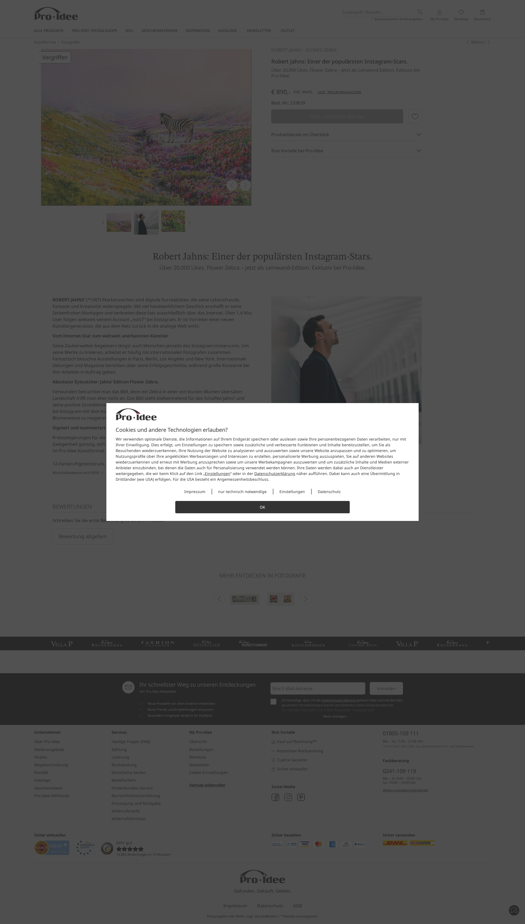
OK (262, 507)
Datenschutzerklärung (274, 473)
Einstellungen (217, 473)
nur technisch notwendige (242, 491)
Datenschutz (329, 491)
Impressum (194, 491)
